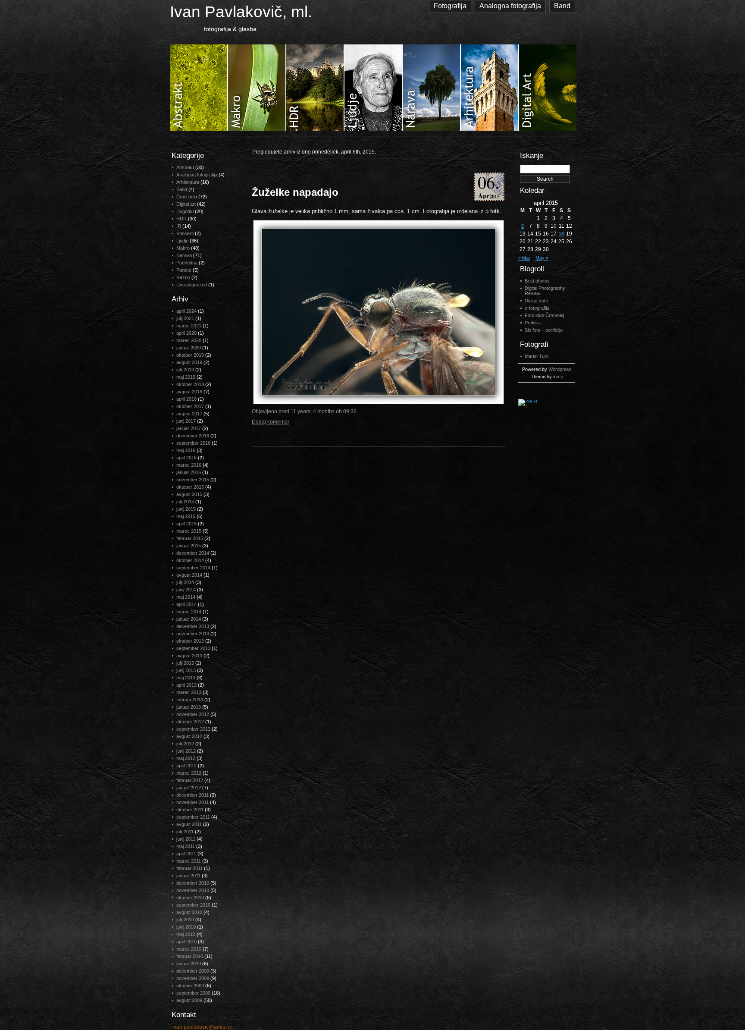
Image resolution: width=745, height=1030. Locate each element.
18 (561, 233)
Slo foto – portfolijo (544, 330)
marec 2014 (188, 611)
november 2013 (192, 633)
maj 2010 (185, 934)
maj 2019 (185, 377)
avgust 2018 (189, 391)
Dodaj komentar (270, 422)
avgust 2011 (189, 824)
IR (178, 226)
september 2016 (193, 443)
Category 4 (373, 87)
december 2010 (192, 883)
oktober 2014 (190, 560)
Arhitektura (187, 182)
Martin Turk (537, 356)
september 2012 (193, 729)
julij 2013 (185, 663)
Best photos (537, 280)
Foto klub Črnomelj (544, 315)
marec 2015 (188, 531)
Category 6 (490, 87)
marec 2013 (188, 692)
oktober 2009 (190, 985)
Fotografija (450, 5)
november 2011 (192, 802)
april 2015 (186, 523)
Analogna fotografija (510, 5)
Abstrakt (185, 167)
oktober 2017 (190, 406)
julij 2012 (185, 743)
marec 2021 (188, 325)
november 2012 (192, 714)
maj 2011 (185, 846)
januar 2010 (188, 963)
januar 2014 (188, 619)
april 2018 (186, 399)
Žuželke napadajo (295, 192)
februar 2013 (189, 699)
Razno (183, 277)
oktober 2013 (190, 641)
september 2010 (193, 905)
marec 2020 (188, 340)
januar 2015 (188, 545)
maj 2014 (185, 597)
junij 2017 (186, 421)
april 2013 (186, 685)
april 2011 (186, 853)
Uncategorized (191, 284)
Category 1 (199, 87)
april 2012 (186, 765)
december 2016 (192, 435)
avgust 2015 (189, 494)
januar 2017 (188, 428)
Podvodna (186, 262)
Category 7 (547, 87)
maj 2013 (185, 677)
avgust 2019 (189, 362)
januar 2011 (188, 875)
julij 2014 (185, 582)
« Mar (524, 258)
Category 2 (257, 87)
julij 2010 (185, 919)
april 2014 (186, 604)
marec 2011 (188, 861)
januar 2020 (188, 347)
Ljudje (182, 240)
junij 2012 (186, 751)
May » (541, 258)
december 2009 (192, 970)
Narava (184, 255)
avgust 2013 (189, 655)
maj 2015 (185, 516)
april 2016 (186, 457)
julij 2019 (185, 369)
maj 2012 (185, 758)
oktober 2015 (190, 487)
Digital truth (536, 300)
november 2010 (192, 890)
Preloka (533, 322)
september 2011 (193, 817)
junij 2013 (186, 670)
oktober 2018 (190, 384)
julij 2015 (185, 501)
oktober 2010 (190, 897)
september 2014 (193, 567)
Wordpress (560, 369)
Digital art (186, 204)
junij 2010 (186, 927)
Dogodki (185, 211)
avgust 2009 (189, 1000)
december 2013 (192, 626)
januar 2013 (188, 707)
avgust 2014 (189, 575)
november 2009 (192, 978)
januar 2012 (188, 787)
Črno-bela (186, 196)
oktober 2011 (189, 809)
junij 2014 (186, 589)
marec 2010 (188, 948)
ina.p (558, 376)
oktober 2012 (190, 721)
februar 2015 (189, 538)
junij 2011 (185, 839)
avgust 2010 (189, 912)
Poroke (183, 270)
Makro (183, 248)
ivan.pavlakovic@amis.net (203, 1027)
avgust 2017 (189, 413)
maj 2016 (185, 450)
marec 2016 (188, 465)
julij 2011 (185, 831)
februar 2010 (189, 956)
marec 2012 (188, 773)
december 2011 (192, 795)
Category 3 (315, 87)
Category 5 (432, 87)
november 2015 (192, 479)
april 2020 (186, 333)
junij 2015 (186, 509)
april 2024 (186, 311)
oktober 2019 (190, 355)
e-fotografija (537, 308)
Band (562, 5)
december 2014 (192, 553)
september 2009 (193, 992)
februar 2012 (189, 780)
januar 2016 (188, 472)
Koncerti (185, 233)
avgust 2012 (189, 736)
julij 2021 (185, 318)
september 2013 (193, 648)
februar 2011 (189, 868)
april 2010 (186, 941)
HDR (181, 218)
